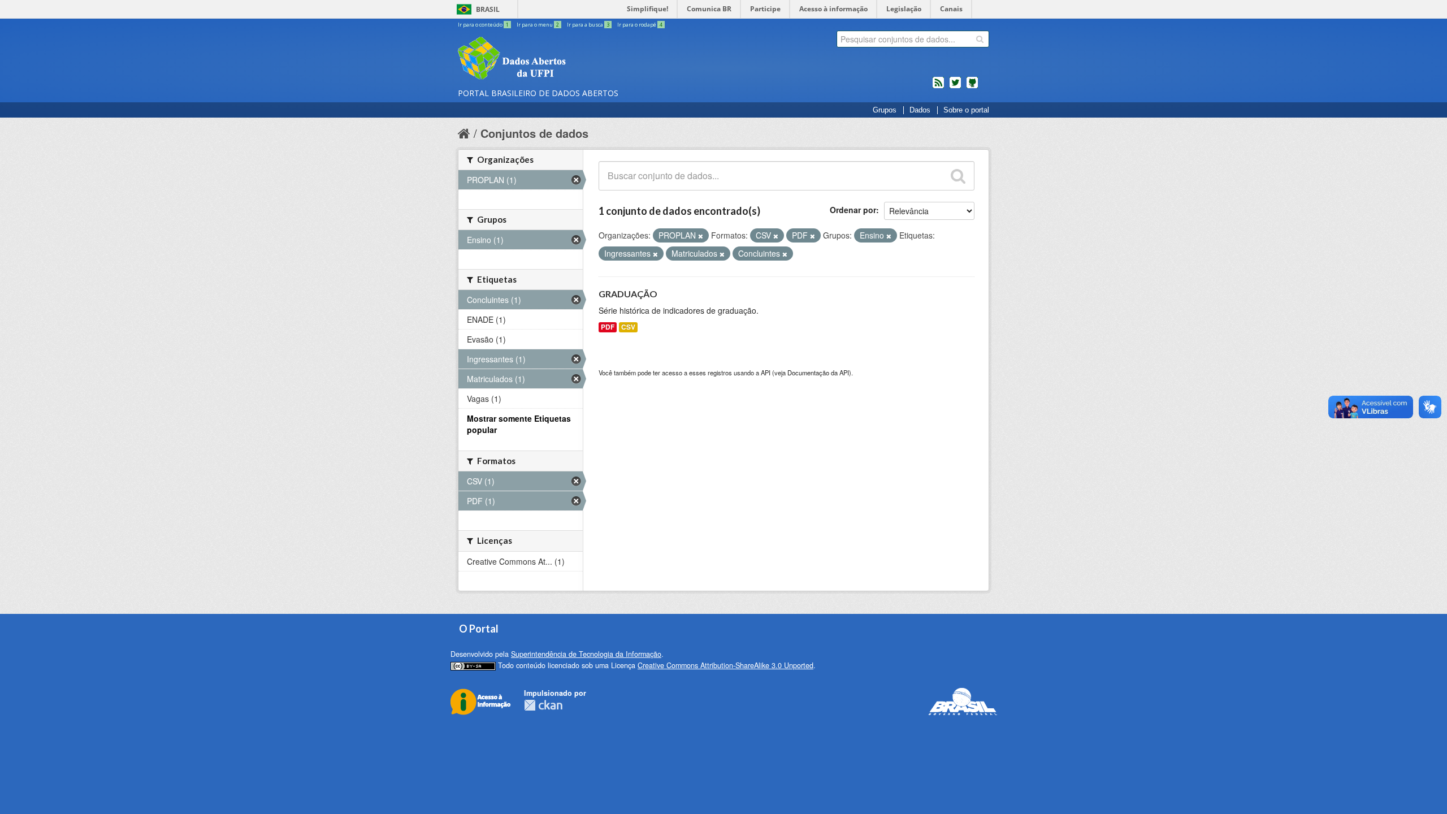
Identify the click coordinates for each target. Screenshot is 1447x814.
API (765, 372)
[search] (980, 39)
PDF (607, 327)
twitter (955, 87)
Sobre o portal (966, 110)
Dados (919, 110)
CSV (628, 327)
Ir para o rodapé (639, 24)
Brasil (488, 9)
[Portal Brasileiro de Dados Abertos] (579, 59)
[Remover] (700, 235)
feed (938, 87)
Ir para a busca (588, 24)
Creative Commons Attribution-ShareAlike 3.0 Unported (725, 665)
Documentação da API (818, 372)
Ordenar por (853, 209)
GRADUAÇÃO (628, 293)
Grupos (884, 110)
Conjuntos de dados (534, 133)
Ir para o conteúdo (483, 24)
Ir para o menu (538, 24)
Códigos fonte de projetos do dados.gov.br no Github (972, 87)
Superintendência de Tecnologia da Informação (586, 654)
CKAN (543, 705)
